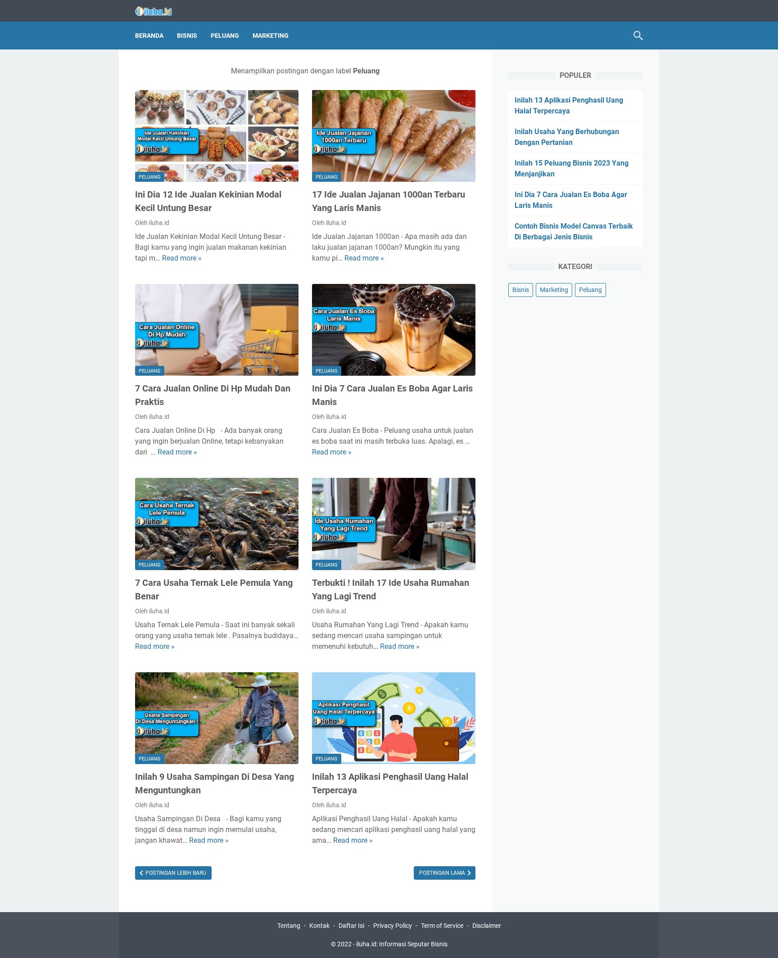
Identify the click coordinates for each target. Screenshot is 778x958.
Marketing (271, 35)
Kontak (319, 925)
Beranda (149, 35)
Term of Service (442, 925)
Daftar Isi (351, 925)
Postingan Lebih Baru (175, 873)
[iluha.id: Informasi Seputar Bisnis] (159, 11)
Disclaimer (486, 925)
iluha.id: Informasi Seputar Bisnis (402, 944)
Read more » (182, 258)
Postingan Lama (442, 873)
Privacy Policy (392, 925)
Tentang (288, 925)
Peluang (225, 35)
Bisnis (187, 35)
